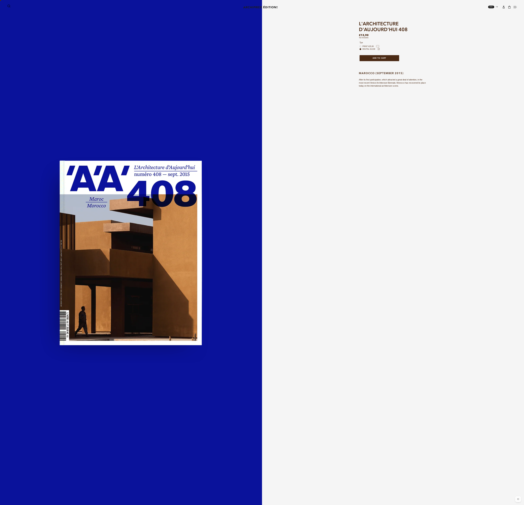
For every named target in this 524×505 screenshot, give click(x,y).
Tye (361, 42)
